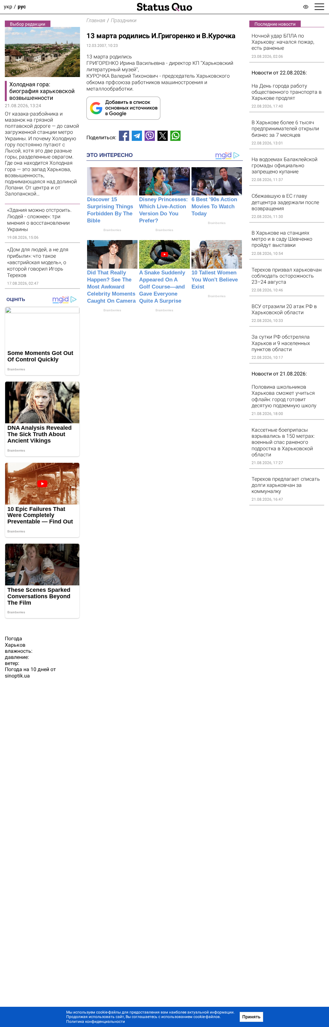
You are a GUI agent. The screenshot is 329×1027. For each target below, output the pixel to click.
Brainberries (112, 230)
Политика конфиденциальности (95, 1021)
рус (22, 7)
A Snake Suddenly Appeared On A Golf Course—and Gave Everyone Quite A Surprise (162, 287)
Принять (251, 1016)
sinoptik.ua (17, 676)
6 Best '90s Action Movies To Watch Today (214, 206)
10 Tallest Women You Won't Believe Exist (214, 280)
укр (8, 7)
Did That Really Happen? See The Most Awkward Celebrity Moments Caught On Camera (111, 287)
